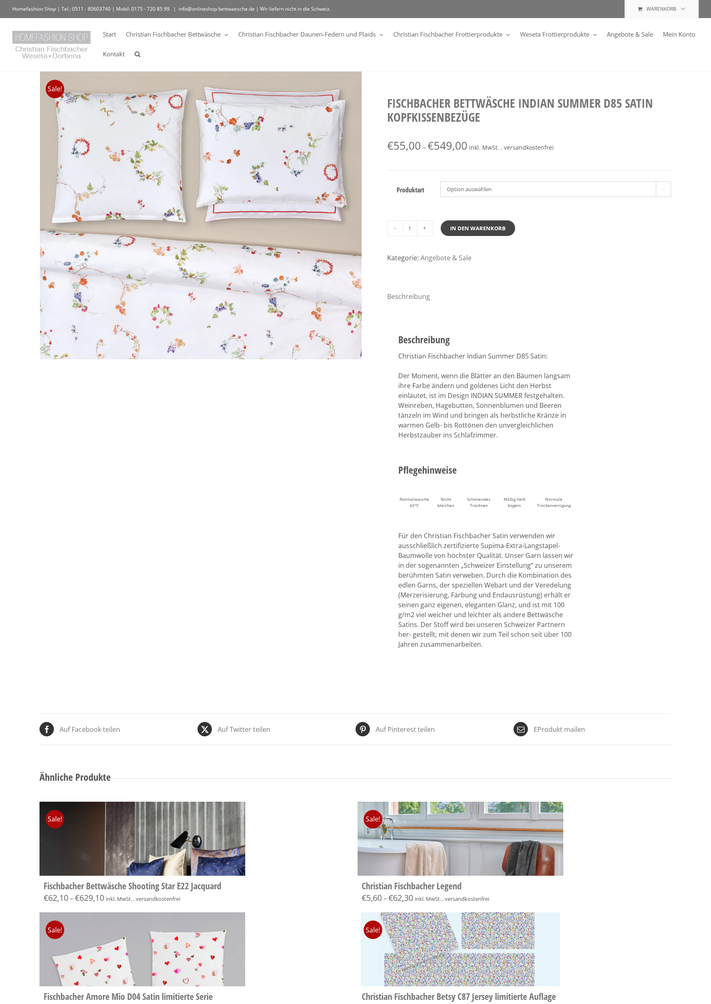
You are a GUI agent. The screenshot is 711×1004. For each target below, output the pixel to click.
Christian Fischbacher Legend (412, 885)
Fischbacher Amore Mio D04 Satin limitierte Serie (128, 996)
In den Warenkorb (478, 228)
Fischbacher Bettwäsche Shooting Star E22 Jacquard (132, 885)
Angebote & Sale (446, 257)
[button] (137, 53)
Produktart (410, 189)
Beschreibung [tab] (408, 296)
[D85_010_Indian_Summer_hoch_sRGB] (201, 233)
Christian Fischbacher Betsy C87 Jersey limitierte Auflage (459, 996)
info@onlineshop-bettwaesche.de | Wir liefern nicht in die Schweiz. (255, 8)
